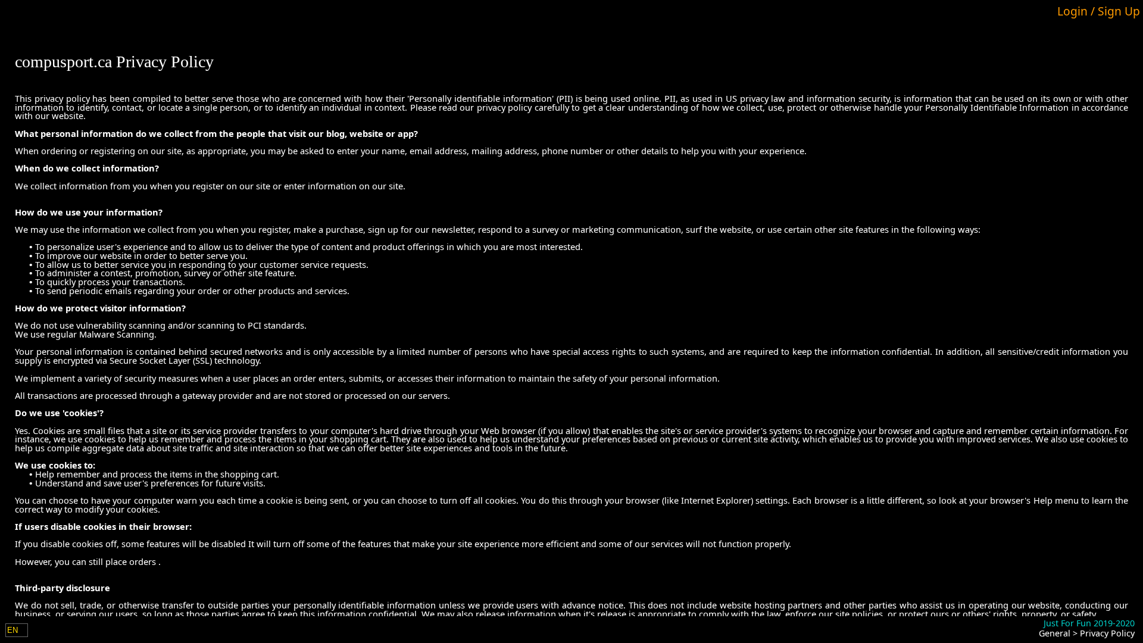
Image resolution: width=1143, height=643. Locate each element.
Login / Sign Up (1098, 11)
